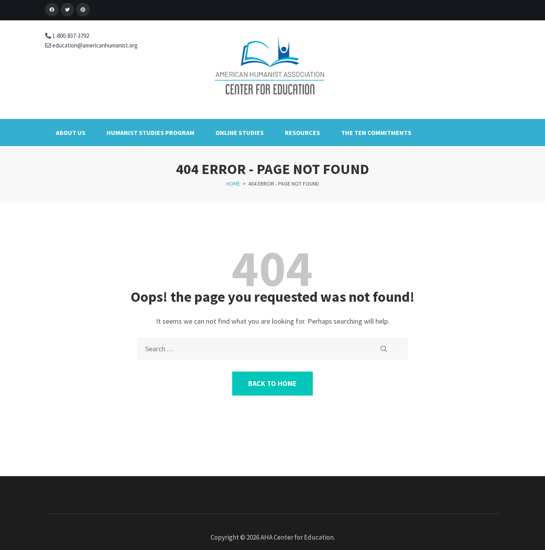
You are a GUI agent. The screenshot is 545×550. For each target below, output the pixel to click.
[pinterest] (83, 9)
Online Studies (239, 133)
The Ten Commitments (376, 133)
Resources (302, 133)
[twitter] (67, 9)
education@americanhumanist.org (94, 45)
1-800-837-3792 (70, 36)
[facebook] (52, 9)
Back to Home (272, 383)
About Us (70, 133)
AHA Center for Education (297, 537)
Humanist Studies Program (150, 133)
